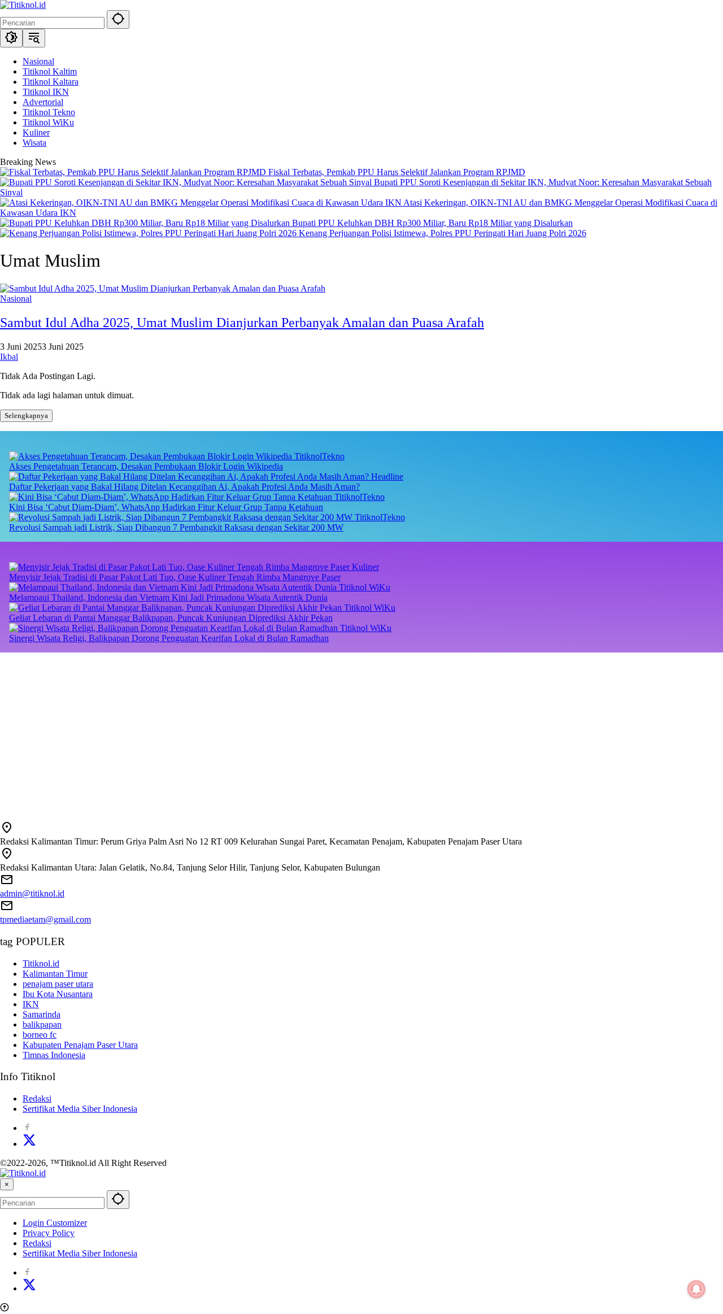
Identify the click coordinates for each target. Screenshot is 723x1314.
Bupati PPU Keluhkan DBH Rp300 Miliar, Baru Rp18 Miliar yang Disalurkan (432, 223)
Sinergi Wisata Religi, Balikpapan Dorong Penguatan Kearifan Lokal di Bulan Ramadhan (169, 638)
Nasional (16, 298)
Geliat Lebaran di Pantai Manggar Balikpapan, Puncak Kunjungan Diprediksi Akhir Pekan (171, 618)
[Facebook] (27, 1128)
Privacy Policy (49, 1233)
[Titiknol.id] (23, 5)
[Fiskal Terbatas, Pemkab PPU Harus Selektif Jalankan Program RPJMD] (134, 172)
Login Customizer (55, 1223)
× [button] (7, 1184)
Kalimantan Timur (55, 973)
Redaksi (37, 1098)
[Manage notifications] (696, 1289)
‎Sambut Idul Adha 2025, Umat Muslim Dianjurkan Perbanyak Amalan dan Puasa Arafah (242, 322)
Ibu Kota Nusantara (58, 994)
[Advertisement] (339, 731)
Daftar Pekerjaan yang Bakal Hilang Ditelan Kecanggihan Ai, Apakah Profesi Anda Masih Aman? (184, 486)
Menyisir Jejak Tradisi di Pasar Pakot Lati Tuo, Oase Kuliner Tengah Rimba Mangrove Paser (175, 577)
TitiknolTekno (319, 456)
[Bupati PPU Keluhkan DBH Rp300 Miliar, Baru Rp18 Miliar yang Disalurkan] (146, 223)
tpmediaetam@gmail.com (45, 919)
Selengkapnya (26, 415)
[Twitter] (29, 1143)
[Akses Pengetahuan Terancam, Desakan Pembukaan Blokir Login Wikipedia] (151, 456)
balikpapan (42, 1024)
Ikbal (9, 357)
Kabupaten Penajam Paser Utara (80, 1045)
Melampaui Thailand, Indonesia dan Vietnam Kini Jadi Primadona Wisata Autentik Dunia (168, 597)
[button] (118, 19)
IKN (31, 1004)
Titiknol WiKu (364, 587)
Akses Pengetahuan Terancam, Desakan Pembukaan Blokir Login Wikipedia (146, 466)
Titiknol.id (41, 963)
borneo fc (39, 1034)
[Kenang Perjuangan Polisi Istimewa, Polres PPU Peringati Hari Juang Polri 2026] (149, 233)
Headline (387, 476)
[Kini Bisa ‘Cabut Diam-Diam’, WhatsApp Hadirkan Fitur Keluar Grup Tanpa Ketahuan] (171, 497)
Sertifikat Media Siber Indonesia (80, 1108)
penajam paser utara (58, 984)
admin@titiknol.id (32, 893)
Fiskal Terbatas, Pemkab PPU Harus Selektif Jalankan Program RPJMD (396, 172)
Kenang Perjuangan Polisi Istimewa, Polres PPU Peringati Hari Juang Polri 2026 (442, 233)
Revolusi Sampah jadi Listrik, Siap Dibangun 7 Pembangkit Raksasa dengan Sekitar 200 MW (176, 527)
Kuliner (365, 567)
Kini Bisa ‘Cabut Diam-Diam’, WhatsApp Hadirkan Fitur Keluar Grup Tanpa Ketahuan (166, 507)
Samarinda (41, 1014)
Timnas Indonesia (54, 1055)
